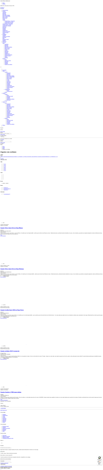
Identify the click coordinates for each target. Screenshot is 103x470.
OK (5, 159)
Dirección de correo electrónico (5, 458)
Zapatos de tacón (5, 32)
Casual (4, 416)
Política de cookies (6, 437)
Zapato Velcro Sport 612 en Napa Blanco (11, 228)
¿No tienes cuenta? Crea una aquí (6, 466)
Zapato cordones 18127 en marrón (9, 351)
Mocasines (4, 27)
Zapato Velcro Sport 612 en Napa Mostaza (12, 268)
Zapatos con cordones (6, 31)
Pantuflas (4, 28)
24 (2, 158)
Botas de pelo (5, 18)
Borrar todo (2, 159)
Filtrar (2, 154)
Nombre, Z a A (22, 156)
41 (5, 170)
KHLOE (6, 189)
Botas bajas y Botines (6, 15)
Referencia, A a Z (48, 156)
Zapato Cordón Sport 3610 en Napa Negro (12, 310)
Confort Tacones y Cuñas (9, 21)
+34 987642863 (3, 408)
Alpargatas (4, 12)
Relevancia (12, 156)
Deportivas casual (6, 39)
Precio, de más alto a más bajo (40, 156)
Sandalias (4, 29)
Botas (4, 38)
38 (5, 167)
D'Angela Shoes (7, 188)
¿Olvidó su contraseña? (4, 463)
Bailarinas (4, 13)
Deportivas (4, 26)
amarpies (6, 187)
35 (1, 400)
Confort (6, 49)
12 (1, 158)
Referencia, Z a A (55, 156)
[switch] (99, 463)
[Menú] (101, 456)
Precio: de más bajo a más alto (30, 156)
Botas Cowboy (5, 17)
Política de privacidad (6, 436)
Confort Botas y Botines (9, 22)
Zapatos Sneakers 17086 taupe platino (10, 392)
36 (5, 165)
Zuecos (4, 33)
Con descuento (7, 194)
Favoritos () (2, 7)
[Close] (0, 67)
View (1, 234)
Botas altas (4, 14)
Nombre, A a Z (16, 156)
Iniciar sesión (2, 131)
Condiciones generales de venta (8, 438)
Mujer (4, 2)
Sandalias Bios (5, 30)
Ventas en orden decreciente (5, 156)
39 (5, 168)
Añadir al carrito (6, 317)
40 (5, 169)
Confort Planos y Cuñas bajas (8, 23)
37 (5, 166)
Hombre (4, 3)
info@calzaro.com (3, 410)
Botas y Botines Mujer (6, 16)
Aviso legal (4, 435)
